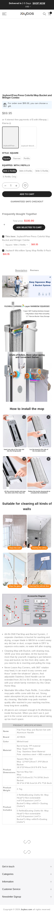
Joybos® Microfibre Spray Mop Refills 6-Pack (28, 250)
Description (21, 270)
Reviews (34, 270)
